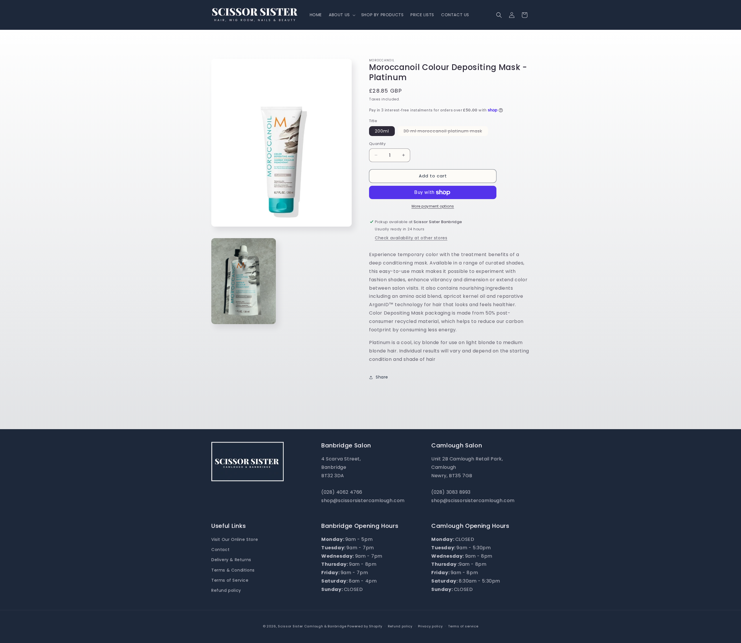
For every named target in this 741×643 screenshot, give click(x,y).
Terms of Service (230, 580)
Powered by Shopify (364, 626)
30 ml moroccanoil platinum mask (445, 132)
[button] (341, 15)
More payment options (433, 206)
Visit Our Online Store (234, 539)
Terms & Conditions (233, 570)
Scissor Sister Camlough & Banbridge (312, 626)
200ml (382, 131)
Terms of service (463, 626)
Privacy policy (430, 626)
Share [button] (382, 377)
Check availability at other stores (411, 238)
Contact (220, 549)
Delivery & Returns (231, 560)
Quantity (377, 143)
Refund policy (226, 590)
